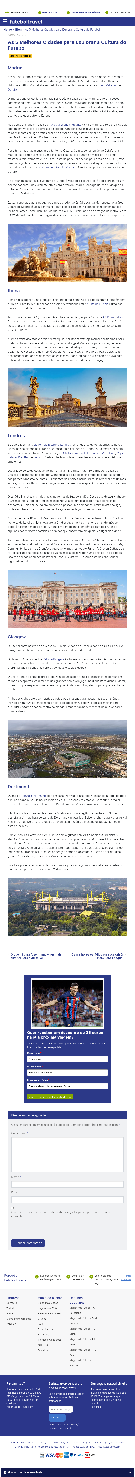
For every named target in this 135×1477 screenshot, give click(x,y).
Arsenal (80, 453)
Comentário (19, 1133)
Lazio (121, 317)
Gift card (43, 1345)
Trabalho (11, 1308)
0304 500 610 (22, 1447)
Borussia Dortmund (33, 795)
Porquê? (11, 1324)
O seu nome (34, 1052)
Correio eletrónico (38, 1080)
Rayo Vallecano (108, 85)
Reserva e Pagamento (50, 1313)
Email (15, 1192)
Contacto (11, 1303)
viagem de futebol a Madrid (57, 167)
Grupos (42, 1319)
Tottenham (93, 453)
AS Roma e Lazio (97, 304)
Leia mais (96, 1407)
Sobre (9, 1313)
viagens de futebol (20, 56)
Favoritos (43, 1350)
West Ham (108, 453)
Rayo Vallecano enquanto (65, 124)
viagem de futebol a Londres (52, 444)
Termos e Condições (49, 1340)
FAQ (40, 1324)
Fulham (38, 457)
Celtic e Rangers (53, 659)
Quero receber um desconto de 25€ (50, 1097)
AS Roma (108, 317)
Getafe (12, 89)
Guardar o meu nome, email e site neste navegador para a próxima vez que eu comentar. (61, 1214)
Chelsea (68, 453)
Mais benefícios (126, 1278)
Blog (18, 29)
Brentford (24, 457)
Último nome (35, 1066)
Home (8, 29)
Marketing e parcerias (18, 1319)
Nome (16, 1177)
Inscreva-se (57, 1417)
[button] (5, 21)
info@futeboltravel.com (19, 1407)
